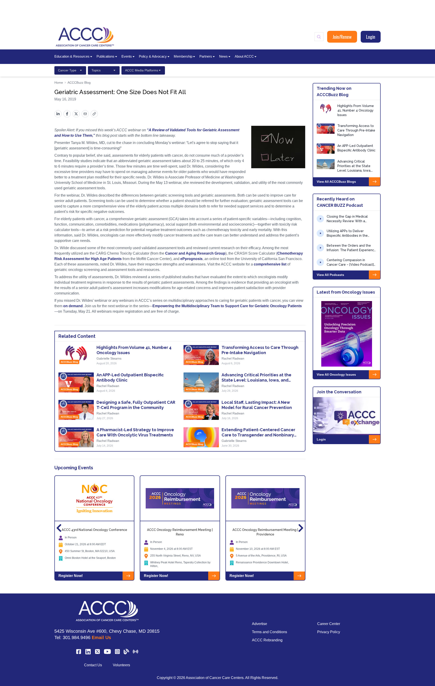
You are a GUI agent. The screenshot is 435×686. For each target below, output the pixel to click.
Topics (96, 70)
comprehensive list (270, 264)
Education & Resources (71, 56)
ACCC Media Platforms (141, 70)
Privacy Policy (328, 632)
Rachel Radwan (233, 358)
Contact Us (93, 665)
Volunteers (121, 665)
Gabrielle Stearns (109, 358)
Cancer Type (67, 70)
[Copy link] (94, 113)
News (223, 56)
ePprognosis (191, 259)
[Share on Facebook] (67, 113)
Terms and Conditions (269, 632)
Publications (105, 56)
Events (126, 56)
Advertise (259, 624)
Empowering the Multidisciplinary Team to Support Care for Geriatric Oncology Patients (227, 306)
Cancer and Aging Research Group (195, 253)
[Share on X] (76, 113)
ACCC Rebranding (267, 640)
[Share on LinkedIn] (58, 113)
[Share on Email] (85, 113)
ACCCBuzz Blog (79, 82)
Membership (183, 56)
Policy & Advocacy (153, 56)
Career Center (328, 624)
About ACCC (244, 56)
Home (58, 82)
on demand (73, 306)
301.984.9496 (76, 637)
